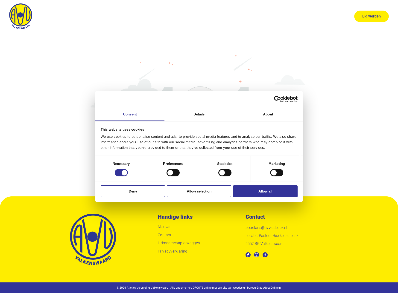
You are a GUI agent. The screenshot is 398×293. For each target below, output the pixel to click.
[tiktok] (265, 255)
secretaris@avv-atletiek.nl (266, 227)
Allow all (265, 191)
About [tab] (268, 114)
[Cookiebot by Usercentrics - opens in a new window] (277, 99)
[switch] (173, 172)
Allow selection (199, 191)
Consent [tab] (130, 114)
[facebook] (248, 255)
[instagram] (256, 255)
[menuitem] (122, 16)
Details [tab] (199, 114)
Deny (133, 191)
